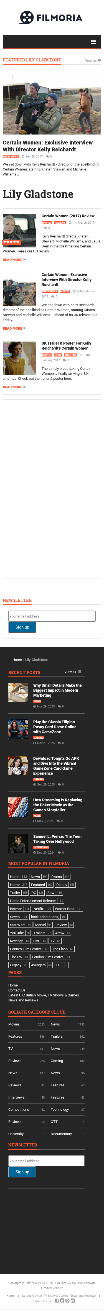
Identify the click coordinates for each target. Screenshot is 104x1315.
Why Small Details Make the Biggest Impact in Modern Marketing (57, 690)
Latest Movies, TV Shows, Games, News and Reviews (59, 1296)
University (16, 1134)
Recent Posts (24, 672)
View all (91, 61)
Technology (60, 1109)
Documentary (61, 1134)
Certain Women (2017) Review (68, 216)
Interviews (10, 156)
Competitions (18, 1109)
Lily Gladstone (38, 194)
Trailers (71, 355)
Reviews (60, 222)
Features (15, 1036)
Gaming (39, 738)
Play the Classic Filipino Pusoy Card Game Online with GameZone (55, 727)
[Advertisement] (50, 488)
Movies (47, 222)
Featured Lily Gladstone (32, 60)
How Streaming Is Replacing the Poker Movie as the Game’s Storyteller (57, 805)
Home (17, 660)
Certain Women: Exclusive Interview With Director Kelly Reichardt (48, 146)
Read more (12, 260)
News (58, 355)
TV (10, 1048)
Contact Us (17, 990)
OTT (54, 1121)
